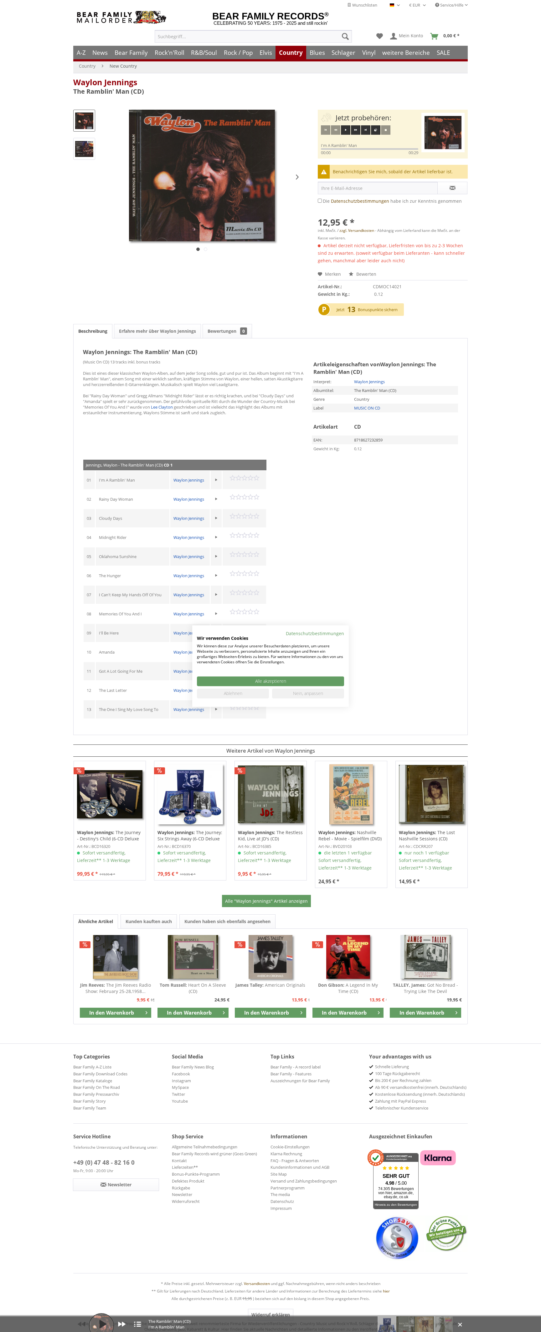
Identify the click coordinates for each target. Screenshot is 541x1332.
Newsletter (182, 1194)
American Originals (270, 985)
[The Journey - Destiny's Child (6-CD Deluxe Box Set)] (109, 794)
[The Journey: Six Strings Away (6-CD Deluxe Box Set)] (190, 794)
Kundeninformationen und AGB (299, 1167)
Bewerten (365, 274)
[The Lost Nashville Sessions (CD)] (431, 794)
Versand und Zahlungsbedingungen (303, 1181)
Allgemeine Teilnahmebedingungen (204, 1147)
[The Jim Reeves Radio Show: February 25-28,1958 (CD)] (115, 957)
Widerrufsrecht (186, 1201)
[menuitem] (253, 36)
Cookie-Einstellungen (290, 1147)
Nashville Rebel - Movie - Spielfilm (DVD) (350, 835)
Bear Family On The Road (96, 1087)
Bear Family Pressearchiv (96, 1094)
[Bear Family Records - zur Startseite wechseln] (122, 17)
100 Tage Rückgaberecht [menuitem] (397, 1073)
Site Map (278, 1174)
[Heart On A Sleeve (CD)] (193, 957)
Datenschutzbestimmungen (360, 201)
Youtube (180, 1101)
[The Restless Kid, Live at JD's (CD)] (270, 794)
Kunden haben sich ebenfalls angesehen (227, 921)
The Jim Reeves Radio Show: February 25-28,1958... (115, 988)
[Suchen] (345, 36)
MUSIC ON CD (367, 408)
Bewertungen (226, 331)
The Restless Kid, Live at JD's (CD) (270, 835)
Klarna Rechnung (286, 1154)
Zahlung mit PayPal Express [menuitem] (400, 1101)
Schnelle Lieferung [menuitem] (392, 1066)
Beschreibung (92, 331)
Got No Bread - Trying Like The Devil (425, 988)
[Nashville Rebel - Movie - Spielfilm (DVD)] (351, 794)
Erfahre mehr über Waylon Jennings (157, 331)
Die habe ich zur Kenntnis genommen (392, 201)
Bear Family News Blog (193, 1067)
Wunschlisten (364, 5)
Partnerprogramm (287, 1188)
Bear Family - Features (291, 1074)
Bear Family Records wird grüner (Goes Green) (214, 1154)
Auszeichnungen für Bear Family (300, 1081)
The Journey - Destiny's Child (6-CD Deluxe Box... (109, 835)
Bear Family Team (89, 1108)
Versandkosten (257, 1283)
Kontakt (179, 1160)
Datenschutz (282, 1201)
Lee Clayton (162, 407)
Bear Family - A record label (295, 1067)
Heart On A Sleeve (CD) (193, 988)
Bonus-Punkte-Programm (196, 1174)
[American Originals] (270, 957)
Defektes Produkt (188, 1181)
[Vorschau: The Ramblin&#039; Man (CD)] (84, 121)
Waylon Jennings (105, 82)
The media (280, 1194)
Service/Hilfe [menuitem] (451, 5)
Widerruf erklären (270, 1315)
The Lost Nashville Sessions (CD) (427, 835)
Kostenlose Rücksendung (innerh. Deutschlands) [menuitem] (420, 1094)
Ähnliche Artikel (95, 921)
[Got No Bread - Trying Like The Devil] (425, 957)
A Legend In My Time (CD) (348, 988)
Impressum (281, 1208)
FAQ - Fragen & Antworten (294, 1160)
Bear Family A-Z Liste (92, 1067)
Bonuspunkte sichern (378, 309)
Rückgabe (181, 1188)
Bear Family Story (89, 1101)
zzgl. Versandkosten (356, 230)
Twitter (178, 1094)
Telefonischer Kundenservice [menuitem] (401, 1108)
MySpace (180, 1087)
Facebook (181, 1074)
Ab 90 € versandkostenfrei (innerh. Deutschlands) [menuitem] (420, 1087)
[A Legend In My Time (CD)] (348, 957)
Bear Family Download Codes (100, 1074)
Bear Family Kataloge (92, 1081)
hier (386, 1291)
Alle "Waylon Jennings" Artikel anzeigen (266, 901)
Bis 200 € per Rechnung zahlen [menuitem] (403, 1080)
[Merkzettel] (379, 36)
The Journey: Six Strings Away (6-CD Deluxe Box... (189, 835)
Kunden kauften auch (149, 921)
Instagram (181, 1081)
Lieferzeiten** (185, 1167)
